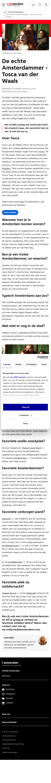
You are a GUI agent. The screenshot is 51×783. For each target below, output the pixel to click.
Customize (24, 415)
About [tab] (44, 364)
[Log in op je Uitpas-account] (33, 4)
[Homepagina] (4, 12)
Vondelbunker (15, 562)
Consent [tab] (7, 364)
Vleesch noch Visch (31, 448)
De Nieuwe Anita (10, 546)
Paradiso (6, 169)
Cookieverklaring (8, 736)
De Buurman (20, 458)
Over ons (6, 714)
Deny (25, 423)
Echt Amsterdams (16, 12)
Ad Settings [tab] (31, 364)
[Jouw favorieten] (40, 4)
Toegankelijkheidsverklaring (13, 744)
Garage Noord (9, 593)
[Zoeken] (46, 4)
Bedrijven (6, 676)
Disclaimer (6, 748)
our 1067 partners (18, 377)
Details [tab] (18, 364)
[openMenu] (3, 5)
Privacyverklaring (8, 740)
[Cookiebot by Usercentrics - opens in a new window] (37, 357)
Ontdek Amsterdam (11, 671)
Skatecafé (31, 593)
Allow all (25, 407)
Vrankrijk (6, 519)
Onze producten (9, 722)
